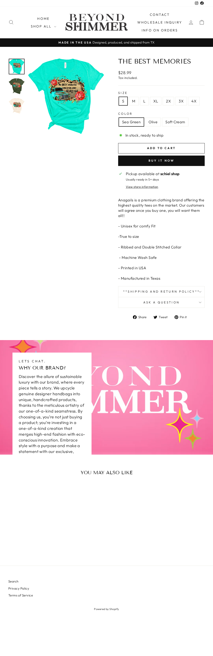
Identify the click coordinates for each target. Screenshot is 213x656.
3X (181, 101)
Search (13, 581)
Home (43, 18)
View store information (142, 187)
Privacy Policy (18, 588)
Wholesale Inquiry (159, 22)
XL (155, 101)
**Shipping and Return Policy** (161, 291)
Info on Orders (160, 30)
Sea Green (131, 122)
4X (193, 101)
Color (125, 114)
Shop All (42, 26)
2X (168, 101)
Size (123, 93)
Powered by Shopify (106, 609)
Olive (153, 122)
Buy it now (162, 160)
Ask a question (161, 302)
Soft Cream (175, 122)
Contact (160, 14)
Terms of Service (20, 595)
